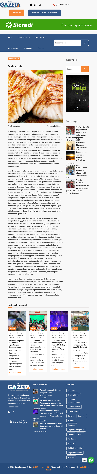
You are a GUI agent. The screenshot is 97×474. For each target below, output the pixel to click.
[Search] (85, 43)
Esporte (71, 434)
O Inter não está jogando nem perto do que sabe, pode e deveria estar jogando (77, 132)
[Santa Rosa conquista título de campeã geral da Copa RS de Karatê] (35, 425)
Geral (33, 328)
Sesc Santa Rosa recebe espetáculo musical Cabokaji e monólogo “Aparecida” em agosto (59, 346)
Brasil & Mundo (73, 395)
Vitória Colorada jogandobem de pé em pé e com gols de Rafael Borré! (77, 185)
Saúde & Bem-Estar (75, 448)
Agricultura (72, 390)
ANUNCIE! (17, 13)
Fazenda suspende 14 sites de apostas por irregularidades (16, 344)
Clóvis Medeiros (14, 59)
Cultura (71, 416)
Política (12, 328)
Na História (72, 439)
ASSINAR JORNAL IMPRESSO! (44, 13)
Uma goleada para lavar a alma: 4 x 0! (81, 170)
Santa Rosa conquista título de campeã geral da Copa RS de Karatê (80, 344)
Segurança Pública (75, 453)
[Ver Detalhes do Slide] (48, 24)
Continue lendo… (15, 373)
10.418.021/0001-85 (40, 467)
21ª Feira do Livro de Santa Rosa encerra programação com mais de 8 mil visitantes (37, 346)
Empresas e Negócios (76, 430)
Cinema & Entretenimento (74, 401)
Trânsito (71, 457)
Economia (71, 420)
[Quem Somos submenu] (29, 37)
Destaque (81, 416)
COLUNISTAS (73, 411)
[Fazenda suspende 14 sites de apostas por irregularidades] (35, 391)
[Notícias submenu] (43, 37)
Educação (71, 425)
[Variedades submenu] (17, 48)
